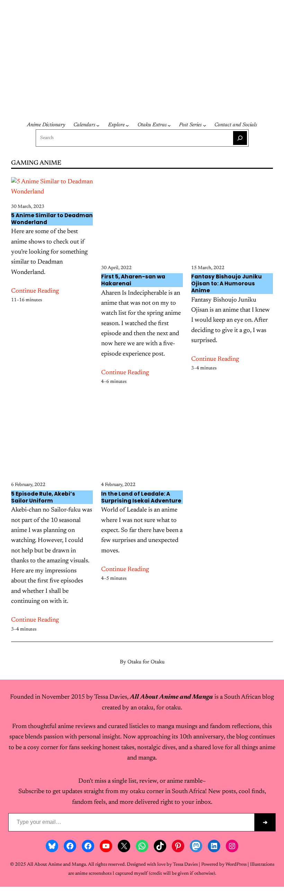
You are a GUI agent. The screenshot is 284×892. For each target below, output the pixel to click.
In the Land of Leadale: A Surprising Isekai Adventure (141, 497)
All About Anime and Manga (49, 72)
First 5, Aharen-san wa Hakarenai (133, 280)
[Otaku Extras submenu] (169, 125)
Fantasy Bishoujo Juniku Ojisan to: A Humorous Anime (226, 283)
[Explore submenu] (127, 125)
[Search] (240, 138)
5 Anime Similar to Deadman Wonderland (52, 219)
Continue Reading (35, 291)
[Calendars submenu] (97, 125)
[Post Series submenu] (204, 125)
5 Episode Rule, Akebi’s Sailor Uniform (43, 497)
